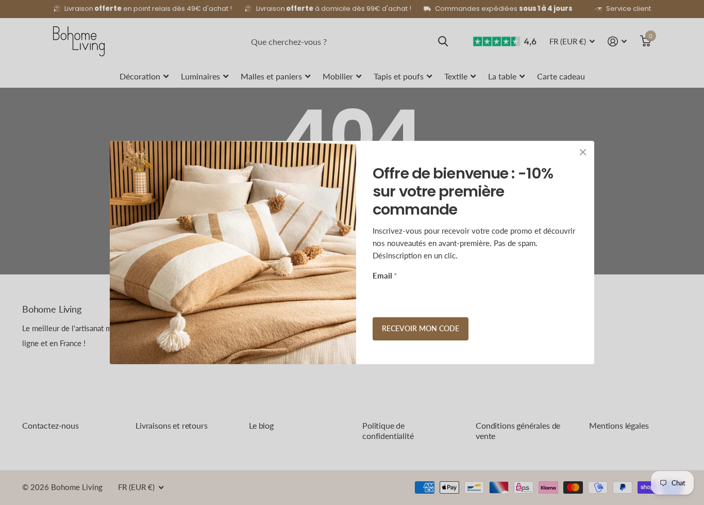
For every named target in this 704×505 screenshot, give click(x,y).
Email (385, 275)
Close (583, 152)
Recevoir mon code (420, 328)
